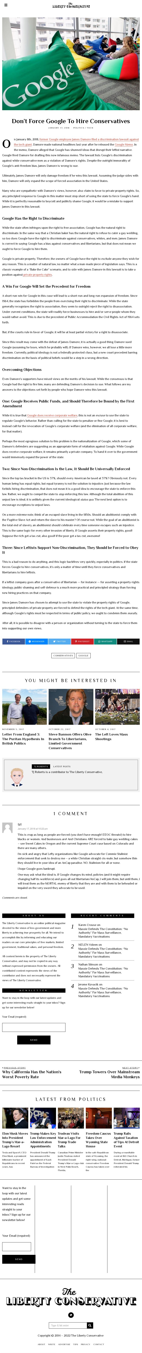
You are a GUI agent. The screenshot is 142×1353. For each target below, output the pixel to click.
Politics (78, 128)
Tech (90, 128)
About (41, 1344)
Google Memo (124, 144)
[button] (90, 1325)
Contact (98, 1344)
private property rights (37, 274)
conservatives (63, 655)
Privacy (85, 1344)
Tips (75, 1344)
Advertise (64, 1344)
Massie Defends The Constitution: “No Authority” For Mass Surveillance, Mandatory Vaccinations (103, 932)
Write (51, 1344)
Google (83, 655)
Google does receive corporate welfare (52, 415)
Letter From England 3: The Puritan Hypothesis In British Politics (23, 738)
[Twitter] (71, 1315)
